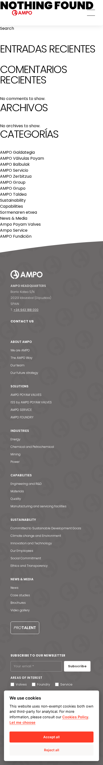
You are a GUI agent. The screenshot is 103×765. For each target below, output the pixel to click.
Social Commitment (25, 558)
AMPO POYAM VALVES (26, 395)
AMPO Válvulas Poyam (22, 158)
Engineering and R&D (26, 484)
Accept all (51, 737)
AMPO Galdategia (17, 152)
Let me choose (23, 722)
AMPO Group (13, 182)
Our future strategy (24, 373)
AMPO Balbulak (15, 164)
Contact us (22, 321)
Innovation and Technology (31, 543)
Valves (21, 684)
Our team (17, 365)
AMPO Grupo (13, 188)
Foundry (43, 684)
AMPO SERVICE (21, 410)
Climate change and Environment (35, 536)
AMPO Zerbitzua (16, 176)
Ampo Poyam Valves (20, 224)
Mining (15, 454)
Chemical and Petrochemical (32, 447)
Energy (15, 439)
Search (7, 28)
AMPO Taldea (13, 194)
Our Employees (21, 551)
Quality (15, 499)
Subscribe (77, 666)
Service (66, 684)
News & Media (13, 218)
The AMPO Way (21, 358)
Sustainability (13, 200)
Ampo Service (14, 230)
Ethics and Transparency (29, 566)
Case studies (20, 595)
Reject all (51, 750)
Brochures (18, 603)
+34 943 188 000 (26, 310)
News (14, 588)
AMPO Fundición (16, 236)
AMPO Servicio (14, 170)
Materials (17, 491)
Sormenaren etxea (18, 212)
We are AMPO (20, 350)
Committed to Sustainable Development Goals (45, 528)
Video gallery (20, 610)
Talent (25, 628)
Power (15, 462)
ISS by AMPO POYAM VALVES (31, 402)
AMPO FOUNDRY (22, 417)
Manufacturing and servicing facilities (38, 506)
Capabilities (11, 206)
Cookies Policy (75, 717)
